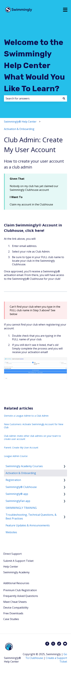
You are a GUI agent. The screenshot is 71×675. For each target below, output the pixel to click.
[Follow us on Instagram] (53, 644)
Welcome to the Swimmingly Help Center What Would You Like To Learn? (34, 65)
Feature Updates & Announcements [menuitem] (28, 525)
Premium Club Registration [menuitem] (20, 590)
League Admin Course (16, 456)
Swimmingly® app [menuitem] (17, 494)
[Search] (64, 98)
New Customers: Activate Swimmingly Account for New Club (33, 426)
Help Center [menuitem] (10, 566)
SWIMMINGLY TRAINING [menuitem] (21, 508)
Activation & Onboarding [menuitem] (21, 473)
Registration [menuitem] (13, 480)
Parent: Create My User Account (21, 447)
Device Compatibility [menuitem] (15, 607)
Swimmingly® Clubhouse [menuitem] (21, 487)
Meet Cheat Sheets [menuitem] (15, 602)
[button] (64, 466)
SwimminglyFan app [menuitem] (18, 501)
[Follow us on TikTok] (59, 644)
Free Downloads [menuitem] (13, 613)
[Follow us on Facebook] (47, 644)
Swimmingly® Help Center (20, 121)
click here (34, 230)
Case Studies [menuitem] (11, 619)
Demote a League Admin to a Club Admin (26, 415)
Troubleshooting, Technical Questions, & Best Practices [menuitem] (31, 516)
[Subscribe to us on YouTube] (65, 644)
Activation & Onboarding (19, 129)
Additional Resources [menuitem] (16, 583)
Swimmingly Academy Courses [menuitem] (24, 466)
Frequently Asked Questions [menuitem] (20, 596)
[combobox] (32, 98)
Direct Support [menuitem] (12, 554)
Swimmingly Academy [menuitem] (16, 572)
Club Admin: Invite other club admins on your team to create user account (32, 437)
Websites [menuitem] (11, 532)
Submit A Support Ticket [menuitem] (18, 561)
